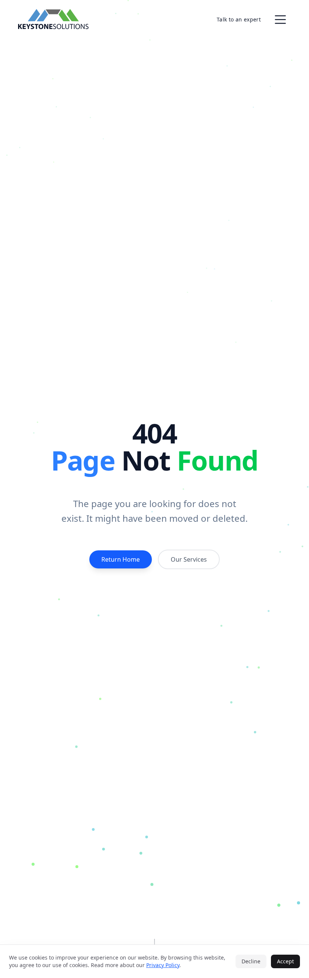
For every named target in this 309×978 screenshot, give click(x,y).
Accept (285, 961)
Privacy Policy (162, 965)
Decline (251, 961)
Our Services (189, 559)
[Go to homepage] (53, 19)
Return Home (120, 559)
